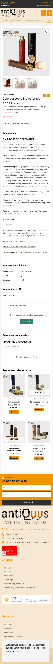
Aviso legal (9, 580)
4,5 (22, 280)
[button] (49, 13)
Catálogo (8, 572)
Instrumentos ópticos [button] (33, 20)
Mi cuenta (8, 576)
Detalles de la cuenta (14, 636)
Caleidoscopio (8, 94)
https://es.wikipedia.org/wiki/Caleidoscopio (19, 247)
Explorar (8, 568)
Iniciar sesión (6, 6)
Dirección (8, 632)
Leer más (39, 409)
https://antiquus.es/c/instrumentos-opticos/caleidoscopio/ (26, 252)
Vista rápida (14, 395)
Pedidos (8, 628)
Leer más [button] (19, 651)
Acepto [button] (15, 657)
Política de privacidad (14, 584)
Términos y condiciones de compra (20, 588)
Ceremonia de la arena (10, 20)
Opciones (14, 412)
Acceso (26, 321)
